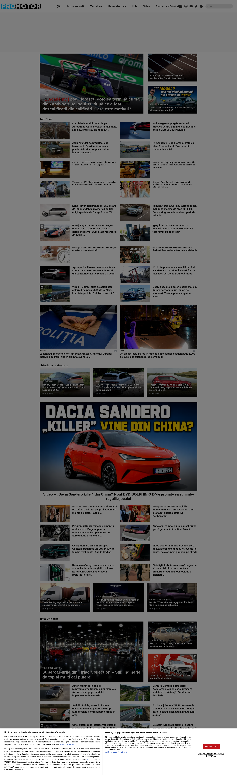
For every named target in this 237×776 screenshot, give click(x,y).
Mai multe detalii (67, 744)
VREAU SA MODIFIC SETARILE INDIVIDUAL (211, 755)
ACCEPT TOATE (212, 746)
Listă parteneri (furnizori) (116, 752)
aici (88, 759)
